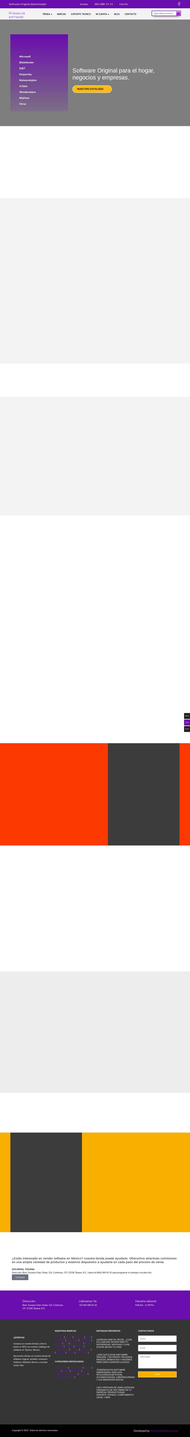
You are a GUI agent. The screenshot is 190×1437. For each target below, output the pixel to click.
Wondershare (27, 92)
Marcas (61, 14)
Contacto (130, 14)
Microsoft (25, 56)
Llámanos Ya (87, 1301)
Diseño (66, 1371)
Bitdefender (26, 62)
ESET (22, 68)
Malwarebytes (28, 80)
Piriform (70, 1352)
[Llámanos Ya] (72, 1303)
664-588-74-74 (103, 4)
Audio (58, 1371)
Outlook (87, 1367)
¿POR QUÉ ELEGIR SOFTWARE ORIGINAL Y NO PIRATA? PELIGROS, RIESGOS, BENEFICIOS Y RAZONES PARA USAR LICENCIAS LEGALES (114, 1358)
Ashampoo (85, 1349)
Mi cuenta (101, 14)
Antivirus (83, 1374)
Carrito (123, 4)
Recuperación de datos (66, 1374)
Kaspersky (25, 74)
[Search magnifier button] (178, 13)
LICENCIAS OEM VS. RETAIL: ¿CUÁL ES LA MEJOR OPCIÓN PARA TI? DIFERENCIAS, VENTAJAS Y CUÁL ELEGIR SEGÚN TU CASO (114, 1343)
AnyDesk (79, 1346)
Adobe (59, 1343)
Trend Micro (72, 1340)
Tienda (46, 14)
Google (68, 1337)
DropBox (69, 1346)
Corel (65, 1343)
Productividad (61, 1367)
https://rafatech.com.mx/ (164, 1430)
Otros (22, 103)
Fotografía (76, 1371)
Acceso (83, 4)
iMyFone (24, 97)
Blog (117, 14)
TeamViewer (81, 1352)
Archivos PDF (75, 1367)
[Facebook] (179, 4)
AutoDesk (61, 1352)
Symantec (60, 1340)
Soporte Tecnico (81, 14)
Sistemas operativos (64, 1377)
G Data (23, 86)
